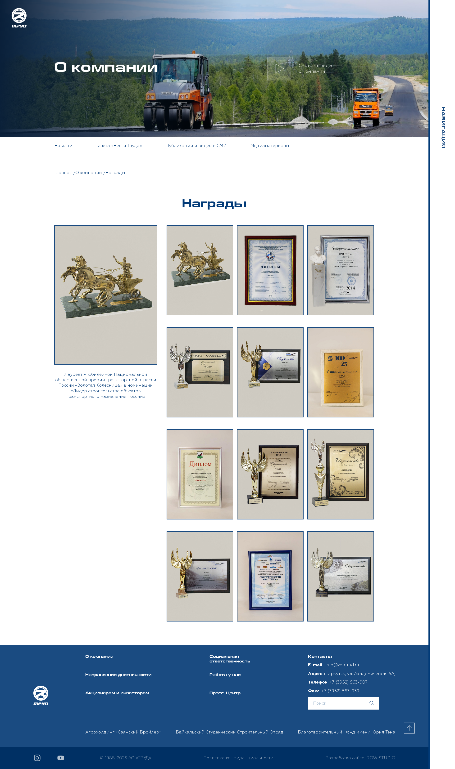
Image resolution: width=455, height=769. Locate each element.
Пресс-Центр (225, 693)
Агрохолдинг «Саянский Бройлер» (123, 732)
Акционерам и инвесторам (117, 693)
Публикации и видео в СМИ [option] (196, 145)
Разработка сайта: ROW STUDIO (360, 758)
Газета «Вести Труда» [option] (119, 145)
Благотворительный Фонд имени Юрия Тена (346, 732)
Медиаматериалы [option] (269, 145)
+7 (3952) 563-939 (340, 691)
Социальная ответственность (229, 659)
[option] (105, 312)
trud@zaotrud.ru (341, 665)
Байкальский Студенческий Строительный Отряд (229, 732)
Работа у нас (225, 675)
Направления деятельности (118, 675)
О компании (99, 657)
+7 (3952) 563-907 (348, 682)
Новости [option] (63, 145)
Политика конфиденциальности (238, 758)
